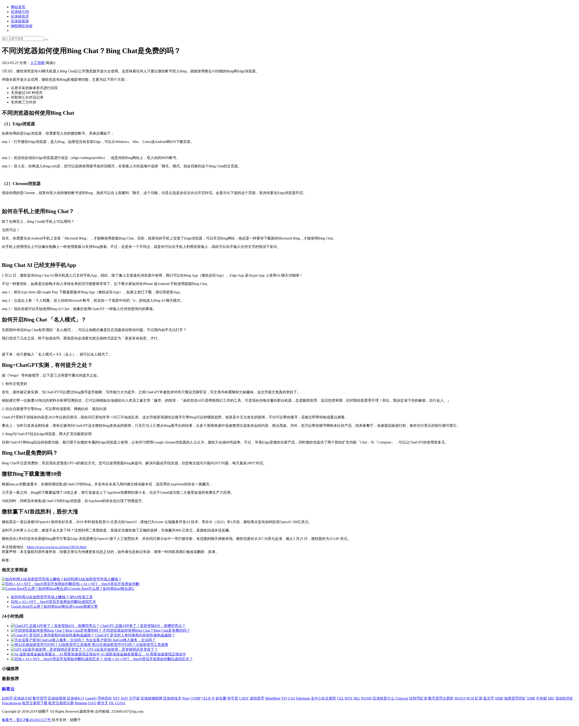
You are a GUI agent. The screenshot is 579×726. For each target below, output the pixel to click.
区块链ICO (75, 698)
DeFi (124, 698)
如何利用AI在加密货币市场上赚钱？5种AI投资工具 (52, 597)
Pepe (185, 698)
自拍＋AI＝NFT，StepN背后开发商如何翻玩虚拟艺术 (53, 602)
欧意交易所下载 (34, 703)
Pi (213, 698)
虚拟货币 (257, 698)
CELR (206, 698)
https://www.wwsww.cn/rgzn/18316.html (56, 547)
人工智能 (37, 63)
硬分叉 (102, 703)
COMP (195, 698)
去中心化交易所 (323, 698)
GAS (291, 698)
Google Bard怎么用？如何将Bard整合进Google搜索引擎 (54, 606)
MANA (459, 698)
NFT (116, 698)
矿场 (478, 698)
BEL (357, 698)
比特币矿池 (418, 698)
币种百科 (104, 698)
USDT (244, 698)
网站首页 (18, 7)
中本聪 (541, 698)
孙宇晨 (232, 698)
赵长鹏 (221, 698)
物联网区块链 (22, 26)
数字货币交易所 (440, 698)
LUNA (120, 703)
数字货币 (40, 698)
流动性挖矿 (564, 698)
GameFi (91, 698)
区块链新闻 (20, 21)
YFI (284, 698)
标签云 (8, 688)
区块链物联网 (151, 698)
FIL (111, 703)
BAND (366, 698)
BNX (349, 698)
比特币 (7, 698)
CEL (340, 698)
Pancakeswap (11, 703)
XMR (531, 698)
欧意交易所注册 (61, 703)
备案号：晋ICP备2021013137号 (27, 720)
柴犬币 (488, 698)
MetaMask (272, 698)
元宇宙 (134, 698)
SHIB (499, 698)
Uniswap (401, 698)
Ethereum (303, 698)
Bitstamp (81, 703)
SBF (551, 698)
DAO (92, 703)
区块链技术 (20, 16)
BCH (470, 698)
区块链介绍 (20, 12)
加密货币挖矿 (515, 698)
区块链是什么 (383, 698)
